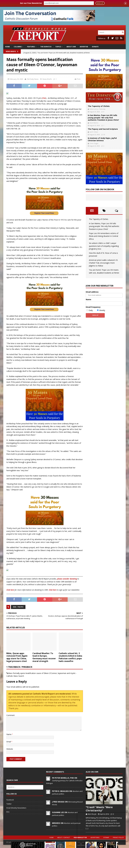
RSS (7, 812)
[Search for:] (109, 32)
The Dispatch (45, 47)
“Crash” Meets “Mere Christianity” (99, 808)
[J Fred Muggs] (48, 803)
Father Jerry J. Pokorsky (97, 109)
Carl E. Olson (94, 132)
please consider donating (67, 579)
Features (31, 47)
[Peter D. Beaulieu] (48, 792)
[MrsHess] (48, 824)
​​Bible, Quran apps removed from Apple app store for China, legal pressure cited (16, 657)
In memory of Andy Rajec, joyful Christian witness (102, 139)
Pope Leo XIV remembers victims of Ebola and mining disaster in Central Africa (103, 236)
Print (78, 79)
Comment (10, 715)
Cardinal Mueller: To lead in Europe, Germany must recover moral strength (44, 657)
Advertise (84, 47)
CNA (44, 98)
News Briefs (11, 51)
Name (9, 734)
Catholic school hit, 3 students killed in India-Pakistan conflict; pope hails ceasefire (71, 657)
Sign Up (100, 3)
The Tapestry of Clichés (99, 106)
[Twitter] (112, 38)
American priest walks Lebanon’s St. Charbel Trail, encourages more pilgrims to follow (103, 263)
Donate (95, 47)
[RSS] (121, 38)
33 (104, 134)
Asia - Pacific (18, 607)
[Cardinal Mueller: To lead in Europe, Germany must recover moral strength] (45, 641)
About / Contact (63, 837)
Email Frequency (93, 307)
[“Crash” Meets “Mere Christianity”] (104, 790)
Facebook (10, 800)
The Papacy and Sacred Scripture (103, 129)
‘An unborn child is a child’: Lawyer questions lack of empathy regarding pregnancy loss (104, 246)
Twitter (9, 804)
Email (8, 741)
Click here (10, 590)
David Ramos (94, 123)
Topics (58, 47)
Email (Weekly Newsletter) (16, 808)
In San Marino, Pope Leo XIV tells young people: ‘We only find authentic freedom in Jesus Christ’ (103, 117)
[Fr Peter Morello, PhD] (48, 779)
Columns (18, 47)
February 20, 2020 (16, 79)
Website (9, 749)
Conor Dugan (94, 143)
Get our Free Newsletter (31, 3)
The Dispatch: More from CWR (104, 97)
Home (7, 47)
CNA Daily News (33, 79)
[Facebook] (108, 38)
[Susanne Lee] (48, 814)
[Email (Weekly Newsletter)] (117, 38)
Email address (92, 292)
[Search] (122, 32)
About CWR (71, 47)
